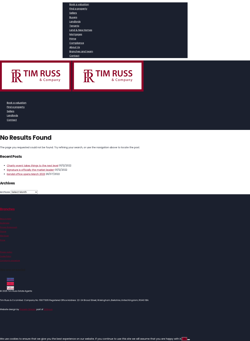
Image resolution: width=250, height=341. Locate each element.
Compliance (76, 43)
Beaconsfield (5, 219)
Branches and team (81, 51)
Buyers (73, 17)
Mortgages (75, 34)
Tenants (74, 26)
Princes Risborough (8, 227)
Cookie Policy (5, 256)
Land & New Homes (80, 30)
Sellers (73, 13)
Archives (5, 192)
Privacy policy (6, 252)
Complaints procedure (10, 260)
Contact (74, 55)
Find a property (78, 8)
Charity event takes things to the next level (32, 165)
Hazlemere (4, 223)
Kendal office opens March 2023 (26, 174)
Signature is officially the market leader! (30, 170)
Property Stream (28, 309)
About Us (74, 47)
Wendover (4, 236)
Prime (72, 38)
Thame (3, 231)
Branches (7, 209)
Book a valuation (79, 4)
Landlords (75, 21)
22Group (48, 309)
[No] (188, 339)
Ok (184, 339)
